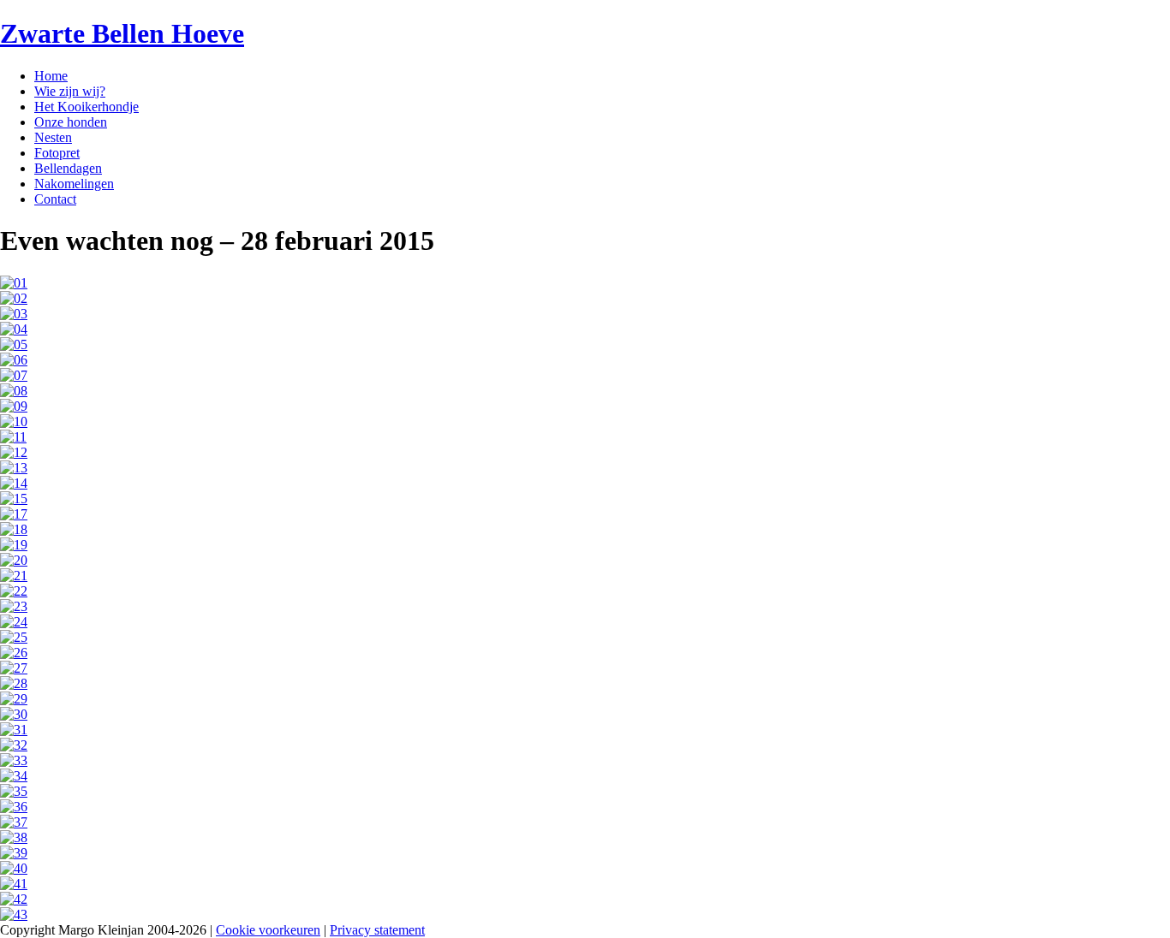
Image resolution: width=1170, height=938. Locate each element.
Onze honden (70, 122)
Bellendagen (68, 168)
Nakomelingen (74, 183)
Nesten (53, 137)
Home (51, 75)
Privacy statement (377, 930)
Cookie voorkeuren (268, 930)
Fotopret (57, 152)
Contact (55, 199)
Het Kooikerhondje (86, 106)
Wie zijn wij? (69, 91)
